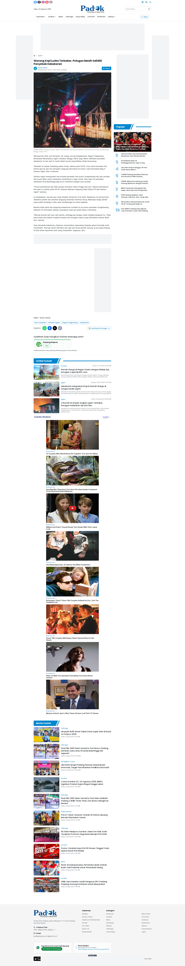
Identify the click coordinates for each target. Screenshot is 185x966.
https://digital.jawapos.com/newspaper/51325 (93, 949)
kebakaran (84, 323)
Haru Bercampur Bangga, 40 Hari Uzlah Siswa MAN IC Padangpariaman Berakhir (134, 169)
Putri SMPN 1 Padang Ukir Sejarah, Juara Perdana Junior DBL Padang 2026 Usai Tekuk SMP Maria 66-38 (134, 211)
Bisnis (61, 17)
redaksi (85, 914)
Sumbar (51, 17)
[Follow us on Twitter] (39, 2)
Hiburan (109, 926)
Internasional (146, 929)
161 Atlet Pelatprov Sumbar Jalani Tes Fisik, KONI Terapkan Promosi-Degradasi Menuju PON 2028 (84, 832)
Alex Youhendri (40, 323)
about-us (85, 929)
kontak (84, 923)
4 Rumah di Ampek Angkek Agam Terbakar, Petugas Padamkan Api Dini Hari (82, 404)
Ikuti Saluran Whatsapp (52, 949)
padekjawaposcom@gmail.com (45, 936)
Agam (40, 55)
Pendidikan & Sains (68, 762)
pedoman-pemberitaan (91, 920)
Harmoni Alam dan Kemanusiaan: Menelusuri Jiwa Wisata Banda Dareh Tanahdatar (134, 156)
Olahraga (69, 17)
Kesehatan (146, 923)
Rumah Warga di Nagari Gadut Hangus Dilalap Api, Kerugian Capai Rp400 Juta (85, 370)
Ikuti (46, 346)
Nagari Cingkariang (70, 323)
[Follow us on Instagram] (43, 2)
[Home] (34, 55)
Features (145, 920)
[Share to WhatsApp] (44, 328)
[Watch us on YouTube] (47, 2)
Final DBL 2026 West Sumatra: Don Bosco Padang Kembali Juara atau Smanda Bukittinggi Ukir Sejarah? (84, 751)
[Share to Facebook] (50, 328)
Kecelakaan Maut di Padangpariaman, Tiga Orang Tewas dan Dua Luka (133, 163)
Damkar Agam (54, 323)
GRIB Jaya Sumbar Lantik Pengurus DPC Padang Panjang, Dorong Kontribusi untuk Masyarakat (84, 882)
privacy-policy (87, 917)
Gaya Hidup (80, 17)
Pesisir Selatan (66, 812)
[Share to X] (55, 328)
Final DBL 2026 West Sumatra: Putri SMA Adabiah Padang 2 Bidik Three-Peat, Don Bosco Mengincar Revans (85, 801)
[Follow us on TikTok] (50, 2)
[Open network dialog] (143, 2)
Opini (144, 932)
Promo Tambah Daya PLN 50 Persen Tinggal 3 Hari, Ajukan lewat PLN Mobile (85, 849)
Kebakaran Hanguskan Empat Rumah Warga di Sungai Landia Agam (83, 387)
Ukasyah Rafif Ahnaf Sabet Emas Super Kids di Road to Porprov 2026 (86, 732)
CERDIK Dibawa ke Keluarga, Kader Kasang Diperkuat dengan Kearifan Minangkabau (135, 183)
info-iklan (85, 926)
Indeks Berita (87, 932)
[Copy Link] (60, 328)
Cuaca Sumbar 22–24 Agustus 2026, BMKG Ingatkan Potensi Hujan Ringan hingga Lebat (82, 782)
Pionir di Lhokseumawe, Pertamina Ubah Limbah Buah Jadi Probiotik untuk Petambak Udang (84, 866)
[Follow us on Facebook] (35, 2)
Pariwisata (101, 17)
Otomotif (91, 17)
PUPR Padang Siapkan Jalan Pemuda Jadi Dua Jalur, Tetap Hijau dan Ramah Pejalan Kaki (135, 197)
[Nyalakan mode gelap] (150, 2)
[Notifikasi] (146, 2)
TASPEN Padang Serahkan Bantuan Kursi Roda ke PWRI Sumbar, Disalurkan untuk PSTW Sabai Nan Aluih (134, 177)
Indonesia (40, 17)
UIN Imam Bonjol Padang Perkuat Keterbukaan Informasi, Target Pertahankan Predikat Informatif (85, 766)
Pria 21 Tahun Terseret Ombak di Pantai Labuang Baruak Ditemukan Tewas (84, 816)
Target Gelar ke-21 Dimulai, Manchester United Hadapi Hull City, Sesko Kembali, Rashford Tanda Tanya (132, 148)
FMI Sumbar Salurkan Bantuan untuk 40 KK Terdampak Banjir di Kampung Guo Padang (135, 204)
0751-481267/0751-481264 (43, 930)
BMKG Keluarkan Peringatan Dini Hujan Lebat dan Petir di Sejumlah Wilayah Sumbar (134, 190)
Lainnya (111, 17)
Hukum (144, 926)
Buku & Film (146, 914)
